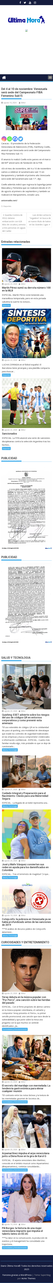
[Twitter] (20, 138)
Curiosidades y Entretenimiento (15, 1029)
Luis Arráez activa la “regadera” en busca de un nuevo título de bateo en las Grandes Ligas (39, 220)
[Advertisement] (26, 54)
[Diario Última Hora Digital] (4, 77)
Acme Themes (28, 1278)
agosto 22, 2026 (10, 430)
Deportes (7, 206)
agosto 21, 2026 (10, 789)
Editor (23, 102)
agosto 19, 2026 (10, 915)
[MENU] (50, 77)
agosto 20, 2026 (10, 860)
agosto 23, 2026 (10, 284)
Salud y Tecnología (10, 750)
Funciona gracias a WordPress (17, 1274)
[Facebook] (15, 138)
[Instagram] (4, 138)
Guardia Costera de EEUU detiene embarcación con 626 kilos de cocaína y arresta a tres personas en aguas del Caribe (13, 223)
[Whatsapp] (9, 138)
